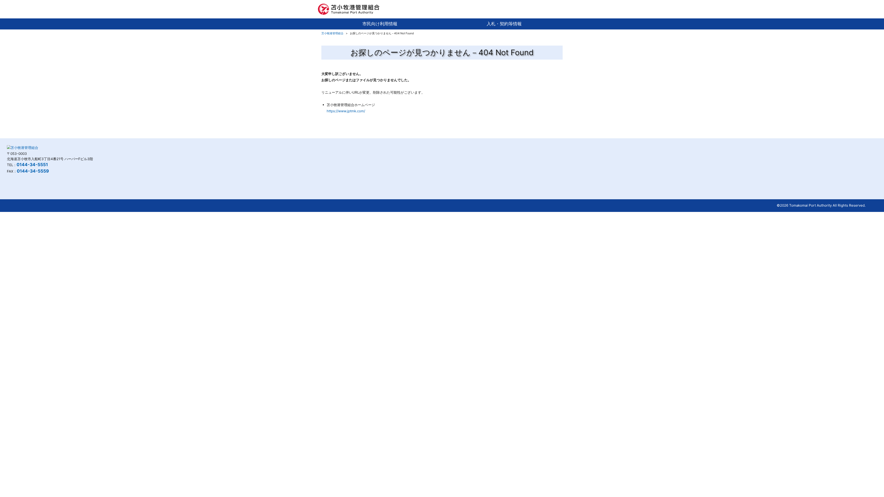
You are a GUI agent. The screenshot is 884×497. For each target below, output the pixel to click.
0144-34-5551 (32, 164)
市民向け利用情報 (379, 23)
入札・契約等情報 (504, 23)
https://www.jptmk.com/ (346, 111)
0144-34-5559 (33, 171)
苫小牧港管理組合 (332, 33)
